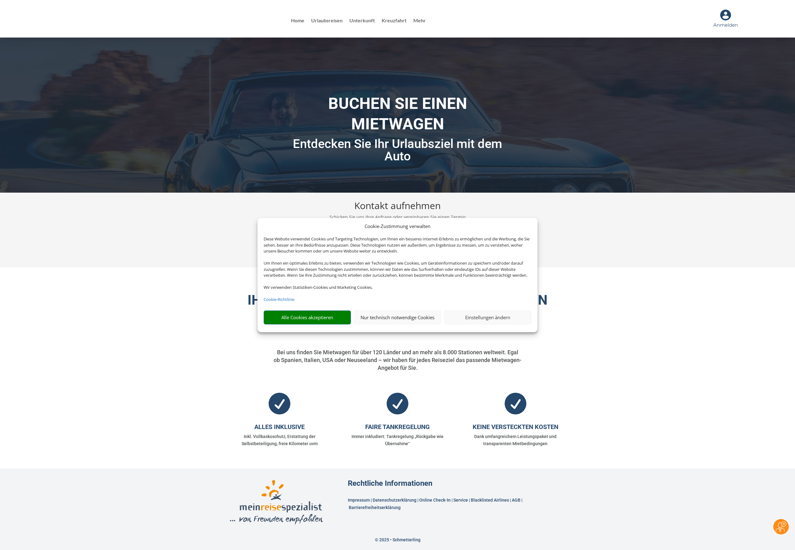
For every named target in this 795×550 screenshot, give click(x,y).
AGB (516, 500)
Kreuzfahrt (394, 20)
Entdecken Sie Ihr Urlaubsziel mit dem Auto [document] (397, 150)
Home (297, 20)
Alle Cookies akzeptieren (307, 317)
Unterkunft (362, 20)
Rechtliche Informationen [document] (390, 483)
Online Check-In (435, 500)
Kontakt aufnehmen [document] (397, 206)
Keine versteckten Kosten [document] (515, 427)
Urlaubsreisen (327, 20)
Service (460, 500)
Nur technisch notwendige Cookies (397, 317)
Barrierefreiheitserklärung (375, 507)
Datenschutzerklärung (394, 500)
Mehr (419, 20)
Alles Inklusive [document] (279, 427)
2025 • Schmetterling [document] (399, 539)
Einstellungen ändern (487, 317)
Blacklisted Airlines (490, 500)
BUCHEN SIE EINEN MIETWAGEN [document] (397, 113)
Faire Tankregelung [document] (397, 427)
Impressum (359, 500)
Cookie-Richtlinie (279, 299)
